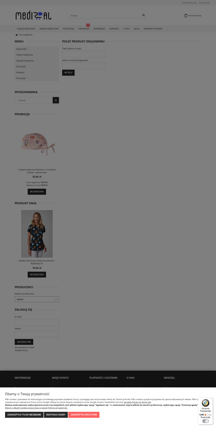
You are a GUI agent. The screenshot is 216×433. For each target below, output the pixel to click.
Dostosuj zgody (55, 415)
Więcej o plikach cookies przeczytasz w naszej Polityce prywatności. (36, 407)
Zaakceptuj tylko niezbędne (24, 415)
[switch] (205, 421)
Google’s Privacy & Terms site (137, 402)
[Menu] (211, 399)
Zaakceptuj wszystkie (84, 415)
